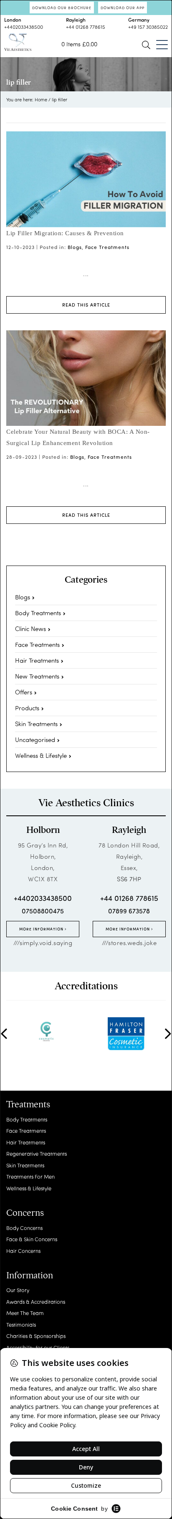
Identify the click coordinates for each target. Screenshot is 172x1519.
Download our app (122, 7)
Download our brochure (61, 7)
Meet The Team (25, 1312)
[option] (46, 1031)
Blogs (75, 247)
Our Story (17, 1289)
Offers (23, 692)
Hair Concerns (23, 1250)
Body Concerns (24, 1227)
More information (42, 928)
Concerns (25, 1212)
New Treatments (37, 676)
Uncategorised (35, 739)
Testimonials (21, 1324)
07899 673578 (129, 910)
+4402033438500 (23, 26)
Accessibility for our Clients (37, 1347)
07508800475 (43, 910)
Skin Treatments (36, 723)
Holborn (43, 830)
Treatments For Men (30, 1176)
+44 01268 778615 (85, 26)
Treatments (28, 1104)
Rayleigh (129, 830)
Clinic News (30, 628)
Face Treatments (107, 247)
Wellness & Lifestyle (41, 755)
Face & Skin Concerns (31, 1238)
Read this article (86, 305)
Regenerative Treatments (36, 1153)
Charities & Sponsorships (36, 1335)
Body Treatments (38, 613)
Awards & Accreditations (35, 1301)
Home (41, 99)
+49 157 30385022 (148, 26)
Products (27, 708)
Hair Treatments (37, 660)
